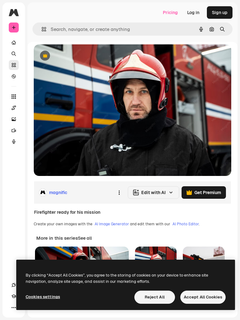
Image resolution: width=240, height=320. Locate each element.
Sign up (220, 12)
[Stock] (14, 65)
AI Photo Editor (185, 224)
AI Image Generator (112, 224)
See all (85, 238)
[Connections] (14, 285)
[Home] (14, 43)
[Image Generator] (14, 119)
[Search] (14, 54)
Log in (193, 12)
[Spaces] (14, 108)
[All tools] (14, 97)
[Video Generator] (14, 130)
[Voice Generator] (14, 142)
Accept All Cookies (203, 297)
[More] (14, 307)
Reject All (155, 297)
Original (73, 56)
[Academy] (14, 296)
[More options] (119, 192)
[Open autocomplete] (41, 29)
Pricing (170, 12)
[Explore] (14, 76)
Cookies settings (43, 296)
